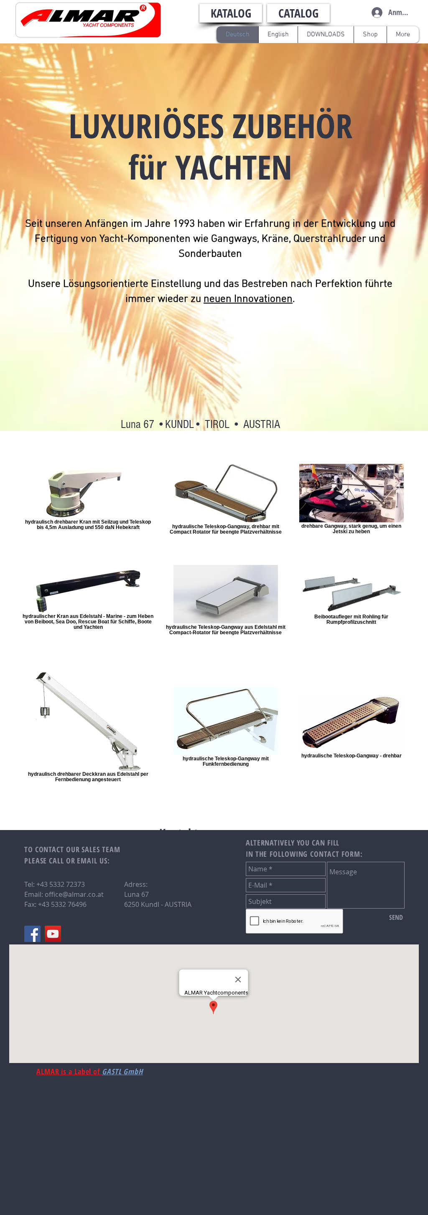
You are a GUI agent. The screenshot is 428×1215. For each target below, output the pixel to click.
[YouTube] (53, 934)
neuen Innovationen (248, 299)
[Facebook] (32, 934)
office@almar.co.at (74, 894)
